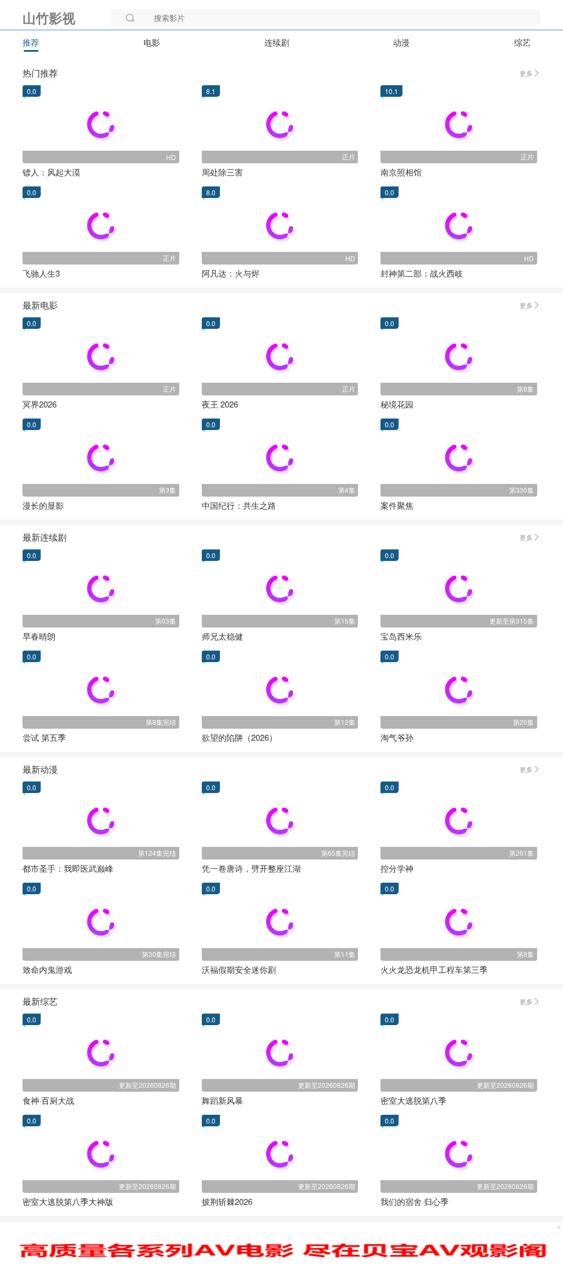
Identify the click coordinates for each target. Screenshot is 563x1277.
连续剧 (276, 42)
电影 (151, 42)
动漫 (401, 42)
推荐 (31, 42)
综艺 (522, 42)
